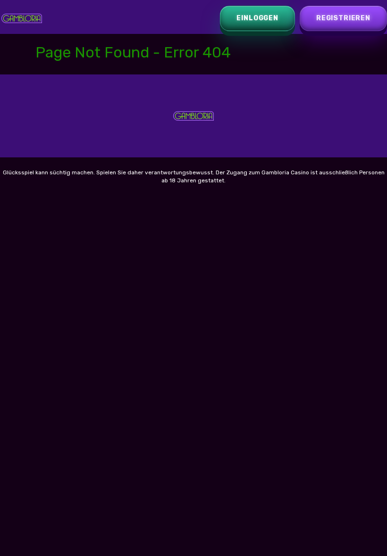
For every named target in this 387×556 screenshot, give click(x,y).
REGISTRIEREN (343, 18)
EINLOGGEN (257, 18)
